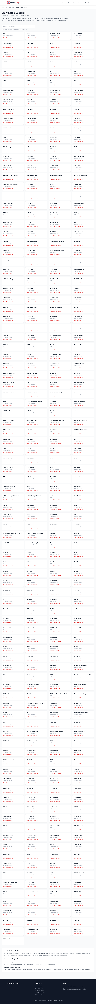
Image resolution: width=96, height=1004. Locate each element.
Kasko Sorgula (39, 994)
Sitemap (61, 1000)
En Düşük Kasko (39, 988)
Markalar (11, 7)
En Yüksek (81, 2)
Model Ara (4, 24)
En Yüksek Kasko (39, 990)
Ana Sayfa (4, 7)
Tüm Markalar (66, 2)
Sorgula (87, 2)
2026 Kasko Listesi (40, 992)
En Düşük (74, 2)
